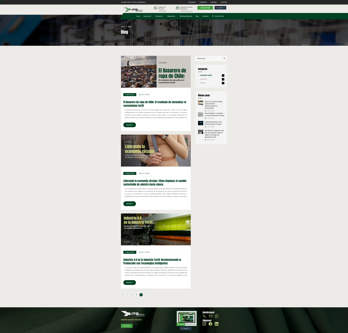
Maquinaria (171, 16)
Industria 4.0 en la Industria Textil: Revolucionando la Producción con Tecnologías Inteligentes (152, 261)
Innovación (212, 79)
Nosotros (126, 326)
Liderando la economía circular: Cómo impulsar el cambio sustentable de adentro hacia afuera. (154, 182)
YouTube (224, 2)
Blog (197, 16)
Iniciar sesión (219, 16)
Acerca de (147, 16)
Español (220, 7)
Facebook (203, 2)
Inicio (138, 16)
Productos (159, 16)
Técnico (211, 83)
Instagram (192, 2)
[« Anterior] (122, 294)
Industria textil (212, 75)
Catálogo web (205, 8)
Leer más (129, 125)
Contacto (205, 16)
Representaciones (186, 16)
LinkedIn (214, 2)
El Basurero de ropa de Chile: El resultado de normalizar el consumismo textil (154, 104)
